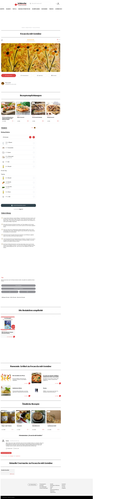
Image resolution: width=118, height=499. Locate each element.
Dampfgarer (36, 9)
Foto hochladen (18, 285)
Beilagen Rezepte (6, 297)
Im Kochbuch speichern (18, 288)
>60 (2, 39)
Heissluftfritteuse (24, 9)
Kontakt (51, 484)
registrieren (18, 455)
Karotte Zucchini (5, 470)
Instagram (64, 488)
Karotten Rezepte (21, 297)
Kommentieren (9, 448)
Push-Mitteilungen (43, 486)
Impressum (52, 490)
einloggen (11, 455)
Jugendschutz (53, 492)
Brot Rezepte (13, 297)
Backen (8, 9)
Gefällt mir (17, 448)
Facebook (64, 484)
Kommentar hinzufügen (6, 452)
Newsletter (42, 485)
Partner (51, 486)
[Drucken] (27, 292)
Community (58, 9)
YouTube (63, 486)
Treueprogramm (43, 484)
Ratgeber (44, 9)
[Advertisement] (30, 349)
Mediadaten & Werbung (54, 485)
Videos (51, 9)
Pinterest (63, 485)
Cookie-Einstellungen (44, 488)
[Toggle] (57, 4)
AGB (51, 488)
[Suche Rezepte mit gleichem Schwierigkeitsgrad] (58, 40)
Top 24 (14, 9)
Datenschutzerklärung (54, 489)
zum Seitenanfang (32, 484)
